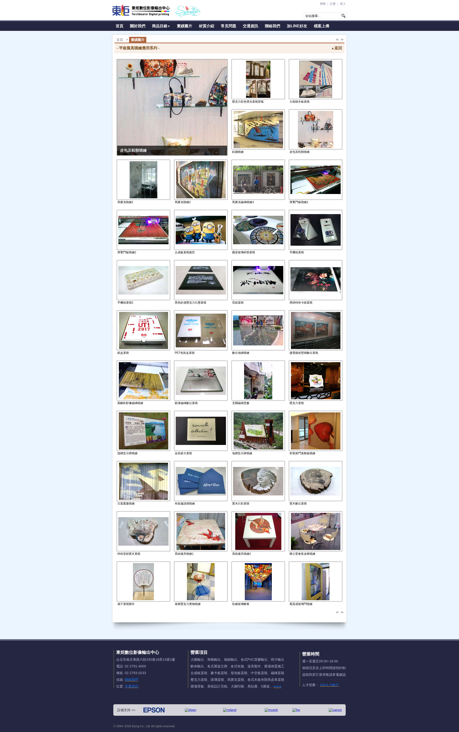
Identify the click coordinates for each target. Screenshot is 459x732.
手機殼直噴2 (125, 302)
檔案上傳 (321, 26)
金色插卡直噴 (183, 453)
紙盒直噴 (123, 353)
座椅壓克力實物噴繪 (188, 604)
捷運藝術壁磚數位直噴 (304, 353)
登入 (343, 4)
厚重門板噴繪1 (299, 202)
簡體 (323, 4)
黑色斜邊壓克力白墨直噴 (190, 302)
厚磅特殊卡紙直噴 (301, 302)
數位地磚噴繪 (240, 353)
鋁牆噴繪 (238, 152)
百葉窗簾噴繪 (126, 503)
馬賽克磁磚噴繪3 (243, 202)
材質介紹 (206, 26)
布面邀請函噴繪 (185, 503)
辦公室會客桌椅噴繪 (302, 553)
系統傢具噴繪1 (184, 553)
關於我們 (137, 26)
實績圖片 (184, 26)
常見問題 (228, 26)
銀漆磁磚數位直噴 (186, 403)
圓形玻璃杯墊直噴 (243, 252)
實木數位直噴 (298, 503)
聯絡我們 (272, 26)
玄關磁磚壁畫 (240, 403)
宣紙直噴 (238, 302)
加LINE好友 (297, 26)
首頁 (119, 26)
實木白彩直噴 (240, 503)
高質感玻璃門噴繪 (301, 604)
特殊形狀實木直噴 (128, 553)
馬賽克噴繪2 (183, 202)
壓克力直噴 (297, 403)
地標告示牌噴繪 (242, 453)
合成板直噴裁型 (185, 252)
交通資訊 (250, 26)
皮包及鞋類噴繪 (133, 150)
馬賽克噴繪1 (125, 202)
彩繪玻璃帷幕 (240, 604)
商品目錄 (161, 26)
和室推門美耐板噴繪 (302, 453)
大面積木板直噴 (300, 101)
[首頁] (156, 10)
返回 (336, 48)
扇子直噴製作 (126, 604)
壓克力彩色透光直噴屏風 (248, 101)
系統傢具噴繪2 (241, 553)
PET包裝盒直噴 (185, 353)
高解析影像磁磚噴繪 (130, 403)
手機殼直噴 (297, 252)
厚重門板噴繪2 (126, 252)
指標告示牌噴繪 (127, 453)
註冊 (333, 4)
